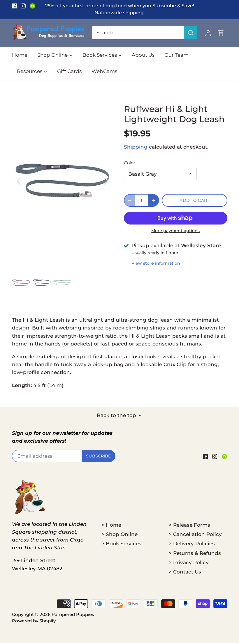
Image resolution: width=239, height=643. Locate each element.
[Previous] (26, 180)
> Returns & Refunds (195, 553)
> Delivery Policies (192, 543)
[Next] (98, 180)
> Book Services (121, 543)
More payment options (175, 231)
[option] (62, 180)
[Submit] (190, 32)
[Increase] (153, 200)
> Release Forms (189, 525)
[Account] (208, 33)
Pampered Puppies (73, 614)
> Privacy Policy (189, 562)
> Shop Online (119, 534)
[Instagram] (23, 5)
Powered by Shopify (34, 621)
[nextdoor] (32, 5)
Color (129, 162)
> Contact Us (185, 572)
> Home (111, 525)
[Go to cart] (220, 33)
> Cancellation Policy (195, 534)
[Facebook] (14, 5)
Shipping (135, 147)
